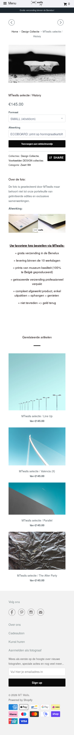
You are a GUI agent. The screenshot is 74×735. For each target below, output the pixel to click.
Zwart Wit (25, 165)
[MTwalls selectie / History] (37, 64)
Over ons (15, 624)
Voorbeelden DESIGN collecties (26, 160)
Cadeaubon (16, 633)
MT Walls (23, 695)
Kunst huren (17, 641)
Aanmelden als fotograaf (25, 650)
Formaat (13, 112)
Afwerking (14, 127)
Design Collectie (30, 156)
